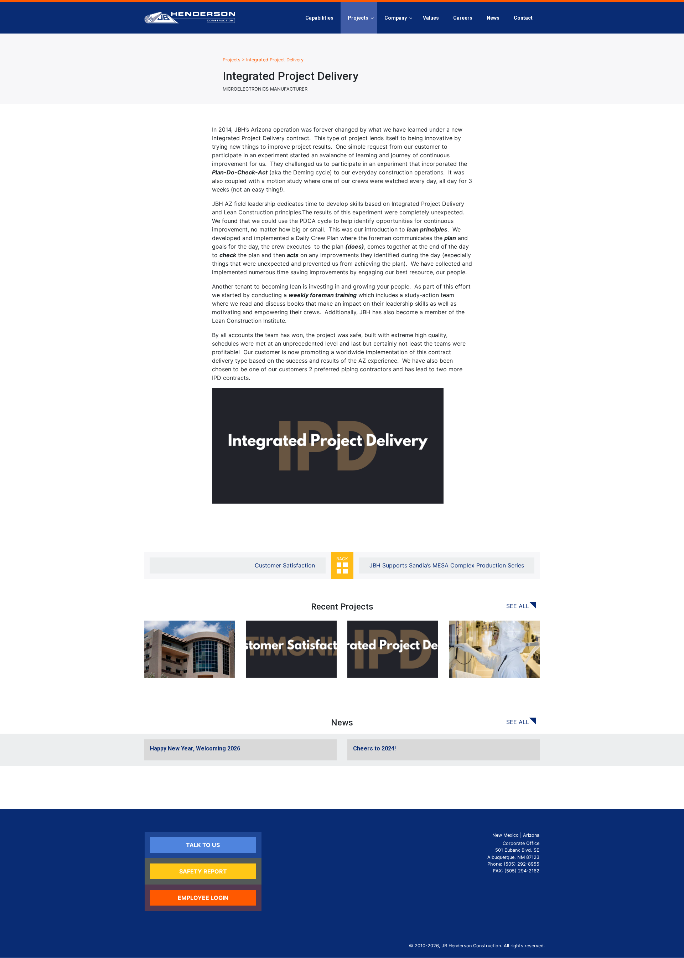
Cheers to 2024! (374, 748)
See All (517, 606)
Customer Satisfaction (285, 565)
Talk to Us (203, 845)
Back (342, 558)
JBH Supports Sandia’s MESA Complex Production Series (446, 565)
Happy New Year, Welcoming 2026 (195, 748)
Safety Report (203, 871)
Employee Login (203, 897)
